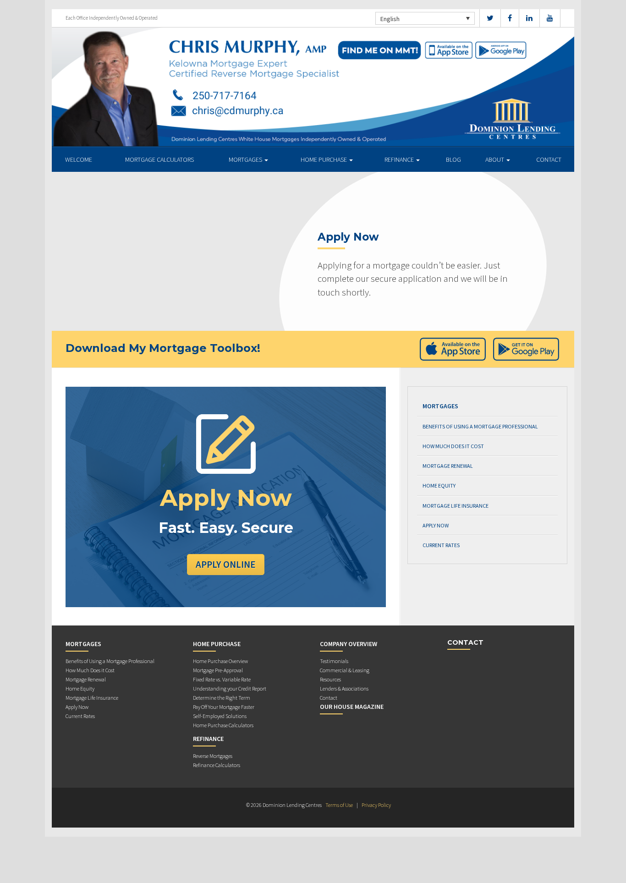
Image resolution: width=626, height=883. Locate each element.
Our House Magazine (352, 706)
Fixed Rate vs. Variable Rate (222, 679)
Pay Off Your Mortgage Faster (223, 706)
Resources (330, 679)
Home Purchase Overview (220, 661)
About (495, 159)
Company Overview (348, 644)
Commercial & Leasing (344, 670)
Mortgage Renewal (448, 465)
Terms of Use (339, 804)
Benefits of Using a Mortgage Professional (480, 426)
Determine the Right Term (221, 697)
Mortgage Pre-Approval (218, 670)
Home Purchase (324, 159)
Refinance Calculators (216, 765)
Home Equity (439, 485)
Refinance (399, 159)
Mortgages (246, 159)
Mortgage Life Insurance (456, 505)
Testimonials (334, 661)
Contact (548, 159)
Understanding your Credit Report (229, 688)
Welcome (78, 159)
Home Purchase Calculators (223, 725)
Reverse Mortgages (212, 755)
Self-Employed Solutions (220, 716)
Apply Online (226, 564)
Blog (453, 159)
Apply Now (436, 525)
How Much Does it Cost (453, 446)
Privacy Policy (376, 804)
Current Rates (441, 545)
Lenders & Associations (344, 688)
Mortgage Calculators (159, 159)
